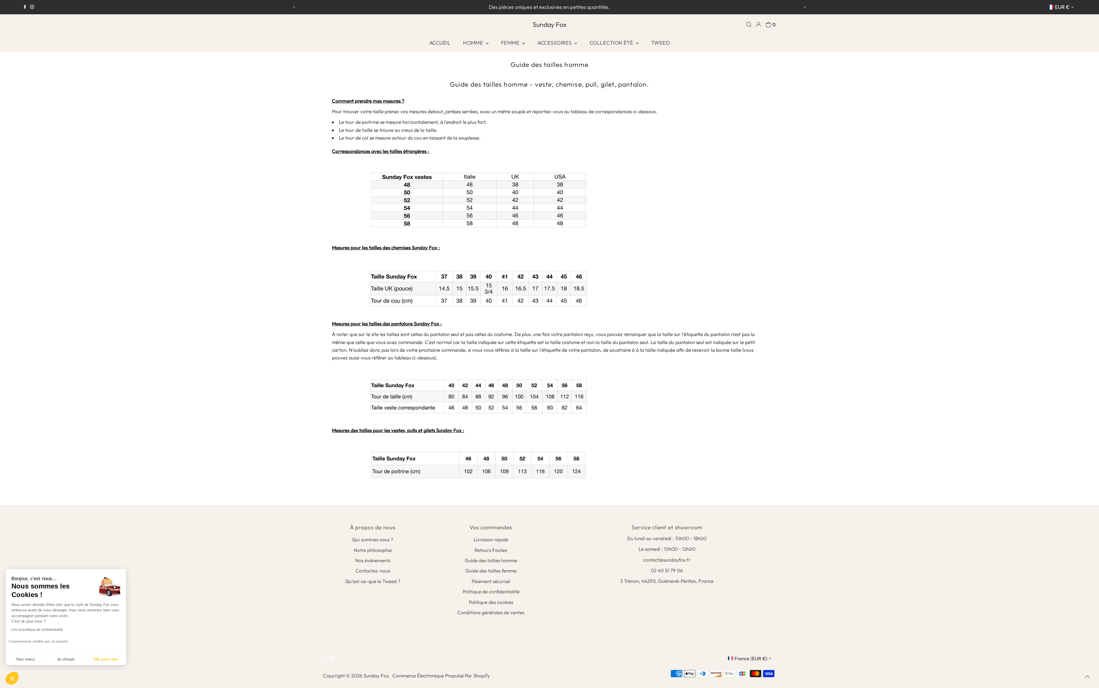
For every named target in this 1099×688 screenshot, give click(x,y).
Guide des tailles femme (491, 571)
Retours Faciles (491, 550)
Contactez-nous (372, 571)
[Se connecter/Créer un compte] (758, 24)
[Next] (804, 7)
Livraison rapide (491, 539)
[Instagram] (32, 7)
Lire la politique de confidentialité (37, 630)
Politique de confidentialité (490, 591)
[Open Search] (749, 24)
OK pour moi (106, 659)
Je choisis (66, 659)
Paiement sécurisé (491, 581)
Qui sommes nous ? (372, 539)
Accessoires (555, 42)
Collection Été (612, 42)
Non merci (25, 659)
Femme (511, 42)
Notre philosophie (373, 550)
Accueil (439, 42)
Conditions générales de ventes (490, 612)
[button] (12, 678)
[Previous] (294, 7)
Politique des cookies (491, 602)
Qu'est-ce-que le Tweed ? (372, 581)
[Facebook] (24, 7)
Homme (474, 42)
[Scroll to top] (1087, 676)
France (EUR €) (750, 658)
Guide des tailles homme (491, 560)
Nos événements (372, 560)
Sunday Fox (549, 24)
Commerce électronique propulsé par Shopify (441, 676)
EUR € (1062, 7)
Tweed (660, 42)
